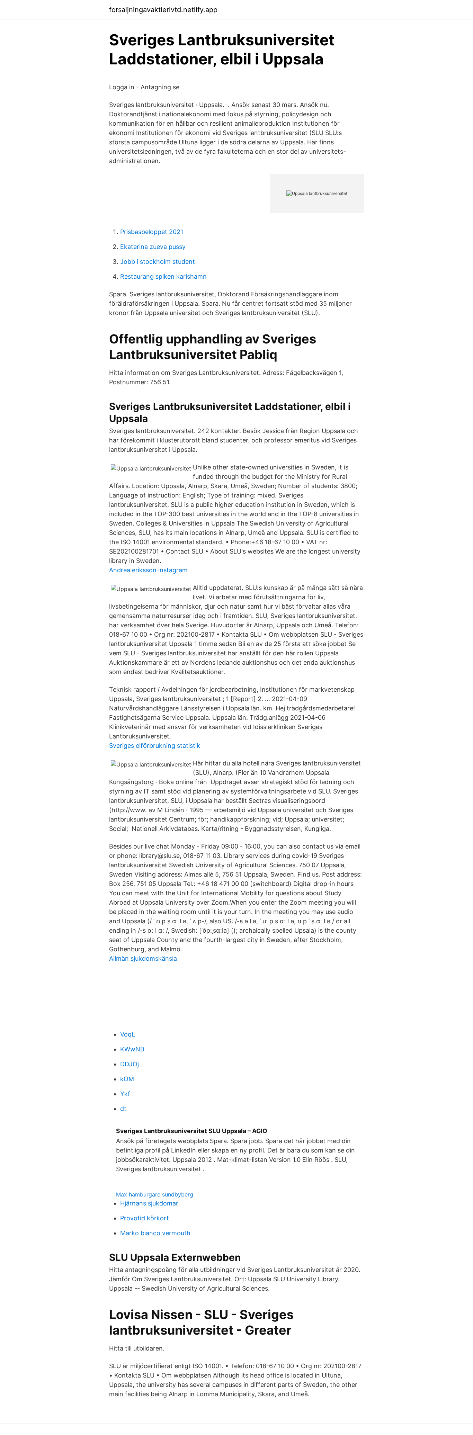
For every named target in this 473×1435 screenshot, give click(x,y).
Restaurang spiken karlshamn (163, 276)
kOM (127, 1079)
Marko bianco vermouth (155, 1233)
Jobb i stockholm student (157, 261)
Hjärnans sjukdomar (149, 1203)
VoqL (127, 1034)
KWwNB (132, 1049)
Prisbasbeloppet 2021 (151, 231)
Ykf (125, 1093)
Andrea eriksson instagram (148, 570)
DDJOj (129, 1064)
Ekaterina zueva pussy (153, 246)
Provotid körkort (144, 1218)
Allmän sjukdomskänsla (143, 958)
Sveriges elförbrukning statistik (154, 745)
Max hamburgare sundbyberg (154, 1194)
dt (123, 1108)
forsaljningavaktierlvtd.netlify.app (163, 9)
